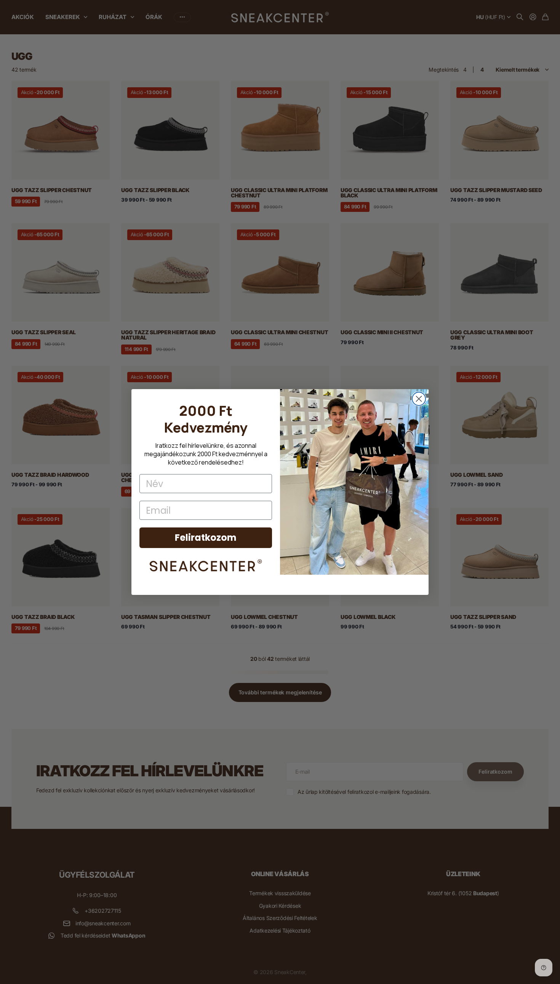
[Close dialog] (419, 398)
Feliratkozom (206, 537)
